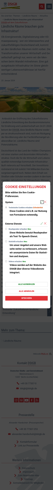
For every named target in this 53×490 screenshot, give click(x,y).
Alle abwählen (26, 291)
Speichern (26, 298)
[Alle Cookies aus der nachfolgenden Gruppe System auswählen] (42, 202)
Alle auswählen (26, 284)
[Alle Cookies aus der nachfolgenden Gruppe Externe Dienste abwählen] (45, 223)
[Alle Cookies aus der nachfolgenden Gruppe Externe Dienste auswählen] (42, 223)
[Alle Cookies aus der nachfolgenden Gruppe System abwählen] (45, 202)
